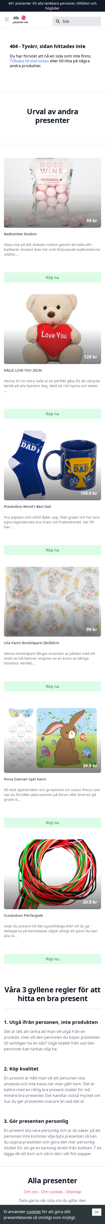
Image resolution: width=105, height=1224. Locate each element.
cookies (34, 1211)
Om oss (31, 1191)
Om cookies (52, 1191)
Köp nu (52, 277)
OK (96, 1212)
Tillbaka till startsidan (29, 61)
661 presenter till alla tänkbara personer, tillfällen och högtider (53, 5)
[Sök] (56, 21)
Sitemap (73, 1191)
